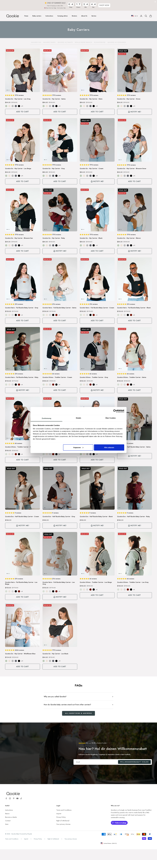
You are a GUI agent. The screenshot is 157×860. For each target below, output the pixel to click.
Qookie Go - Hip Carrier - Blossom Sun (19, 238)
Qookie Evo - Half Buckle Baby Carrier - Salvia (133, 447)
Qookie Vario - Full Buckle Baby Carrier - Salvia (59, 308)
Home (26, 16)
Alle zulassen (109, 447)
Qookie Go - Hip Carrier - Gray (54, 168)
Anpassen (77, 447)
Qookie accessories (117, 42)
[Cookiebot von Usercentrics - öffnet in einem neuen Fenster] (115, 411)
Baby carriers (36, 16)
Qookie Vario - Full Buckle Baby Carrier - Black (134, 308)
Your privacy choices (63, 824)
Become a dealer (11, 817)
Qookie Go (36, 42)
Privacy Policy (61, 817)
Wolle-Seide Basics (83, 42)
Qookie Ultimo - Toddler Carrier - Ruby (19, 447)
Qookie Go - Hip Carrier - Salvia (54, 99)
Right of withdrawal (62, 821)
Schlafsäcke (99, 42)
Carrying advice (62, 16)
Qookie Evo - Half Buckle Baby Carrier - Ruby (133, 516)
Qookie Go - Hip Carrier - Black (91, 238)
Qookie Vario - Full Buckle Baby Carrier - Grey (21, 308)
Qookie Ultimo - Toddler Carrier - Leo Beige (96, 582)
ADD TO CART (22, 111)
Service (94, 16)
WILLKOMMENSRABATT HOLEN (134, 762)
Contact (7, 821)
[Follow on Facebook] (6, 798)
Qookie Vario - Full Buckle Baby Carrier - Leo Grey (59, 583)
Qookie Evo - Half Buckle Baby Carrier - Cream (22, 516)
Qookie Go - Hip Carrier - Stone (128, 99)
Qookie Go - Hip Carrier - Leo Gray (17, 99)
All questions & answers (78, 713)
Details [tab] (78, 418)
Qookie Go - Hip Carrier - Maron (129, 238)
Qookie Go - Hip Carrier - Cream (91, 168)
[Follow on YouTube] (17, 798)
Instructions (49, 16)
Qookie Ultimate (65, 42)
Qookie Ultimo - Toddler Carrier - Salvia (131, 377)
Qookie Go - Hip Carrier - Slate (91, 99)
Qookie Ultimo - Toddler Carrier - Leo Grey (132, 582)
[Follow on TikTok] (21, 798)
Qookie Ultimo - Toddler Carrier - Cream (57, 377)
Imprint (58, 814)
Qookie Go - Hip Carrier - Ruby (54, 238)
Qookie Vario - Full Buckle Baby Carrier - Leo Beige (21, 583)
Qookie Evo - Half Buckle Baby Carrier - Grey (59, 516)
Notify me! (136, 112)
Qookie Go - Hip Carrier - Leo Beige (18, 168)
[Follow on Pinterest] (14, 798)
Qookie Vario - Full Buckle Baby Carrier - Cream (97, 308)
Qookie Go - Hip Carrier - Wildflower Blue (20, 654)
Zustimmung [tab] (46, 418)
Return (7, 814)
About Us (84, 16)
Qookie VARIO (49, 42)
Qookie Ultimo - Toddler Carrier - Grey (94, 377)
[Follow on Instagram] (10, 798)
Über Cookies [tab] (110, 418)
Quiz (6, 824)
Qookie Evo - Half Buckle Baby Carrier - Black (96, 516)
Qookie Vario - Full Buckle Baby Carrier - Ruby (21, 377)
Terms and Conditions (63, 810)
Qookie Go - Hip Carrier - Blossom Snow (131, 168)
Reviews (74, 16)
